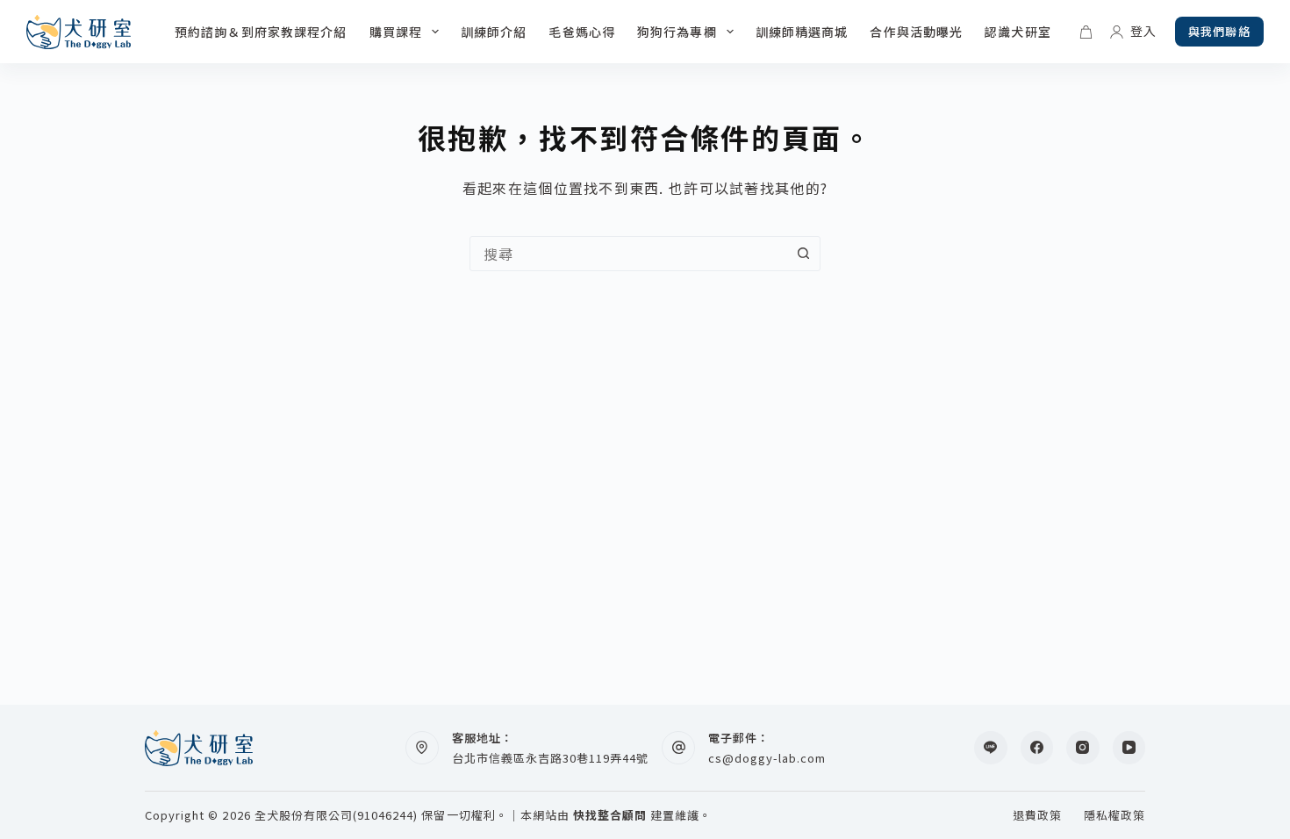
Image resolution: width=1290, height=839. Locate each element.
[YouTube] (1129, 747)
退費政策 (1037, 815)
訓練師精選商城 (802, 31)
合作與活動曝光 (916, 31)
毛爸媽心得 (581, 31)
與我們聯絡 (1219, 31)
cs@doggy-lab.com (767, 757)
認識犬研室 (1018, 31)
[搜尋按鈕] (803, 253)
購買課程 (395, 31)
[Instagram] (1083, 747)
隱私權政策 (1114, 815)
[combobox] (628, 253)
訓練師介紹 (494, 31)
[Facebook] (1037, 747)
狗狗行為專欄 (677, 31)
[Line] (990, 747)
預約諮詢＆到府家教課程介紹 (261, 31)
